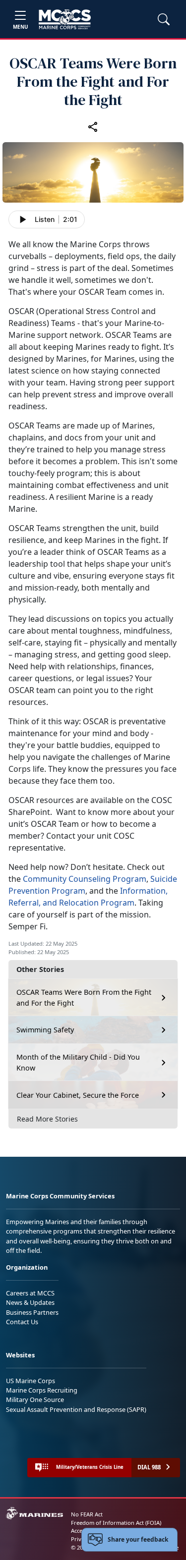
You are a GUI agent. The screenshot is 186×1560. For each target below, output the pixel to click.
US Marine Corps (30, 1380)
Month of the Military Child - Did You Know (78, 1062)
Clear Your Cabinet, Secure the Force (77, 1095)
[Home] (65, 19)
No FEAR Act (87, 1514)
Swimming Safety (45, 1029)
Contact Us (22, 1321)
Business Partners (32, 1312)
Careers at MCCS (30, 1293)
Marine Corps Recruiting (41, 1390)
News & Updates (30, 1302)
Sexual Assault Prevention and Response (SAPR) (76, 1409)
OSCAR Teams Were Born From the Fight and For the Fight (83, 997)
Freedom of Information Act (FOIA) (116, 1522)
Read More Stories (47, 1119)
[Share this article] (93, 126)
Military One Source (35, 1399)
